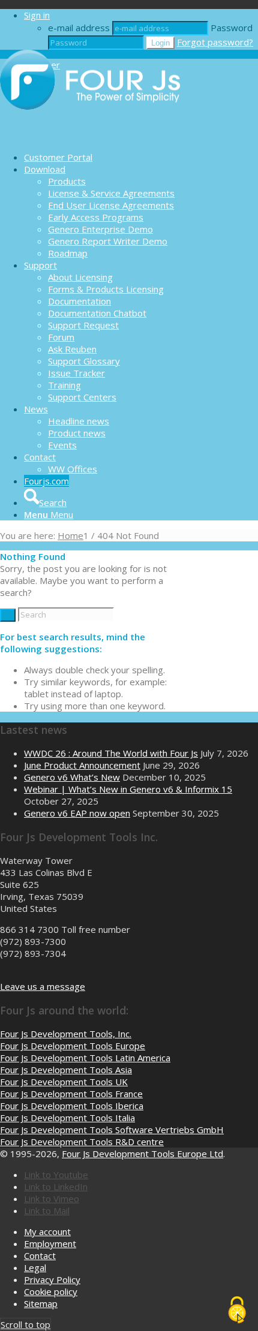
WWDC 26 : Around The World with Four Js (111, 753)
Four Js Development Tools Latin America (85, 1058)
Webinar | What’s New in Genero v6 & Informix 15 (128, 789)
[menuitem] (141, 157)
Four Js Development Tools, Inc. (65, 1034)
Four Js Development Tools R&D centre (82, 1142)
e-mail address (79, 28)
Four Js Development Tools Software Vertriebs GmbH (112, 1130)
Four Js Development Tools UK (64, 1082)
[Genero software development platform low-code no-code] (90, 136)
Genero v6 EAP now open (77, 813)
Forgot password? (215, 42)
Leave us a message (42, 986)
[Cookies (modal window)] (237, 1310)
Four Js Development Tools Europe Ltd (142, 1154)
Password (232, 28)
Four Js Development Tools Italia (67, 1118)
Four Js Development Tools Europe (72, 1046)
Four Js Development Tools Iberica (71, 1106)
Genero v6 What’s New (72, 777)
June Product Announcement (82, 765)
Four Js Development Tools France (71, 1094)
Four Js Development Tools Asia (66, 1070)
